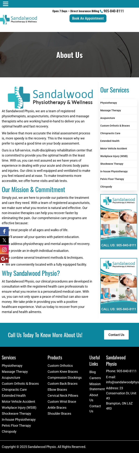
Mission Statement (95, 386)
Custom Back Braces (62, 383)
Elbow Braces (57, 389)
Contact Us (95, 408)
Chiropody (106, 186)
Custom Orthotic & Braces (115, 125)
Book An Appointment (88, 18)
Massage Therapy (110, 110)
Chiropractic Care (110, 133)
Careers (95, 378)
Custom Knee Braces (63, 371)
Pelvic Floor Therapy (112, 179)
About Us (93, 397)
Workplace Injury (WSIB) (114, 156)
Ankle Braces (57, 407)
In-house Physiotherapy (114, 171)
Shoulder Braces (59, 413)
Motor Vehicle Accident (113, 148)
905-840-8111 (114, 11)
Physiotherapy (108, 102)
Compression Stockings (65, 377)
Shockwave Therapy (111, 163)
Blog (92, 372)
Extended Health (109, 140)
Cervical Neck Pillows (63, 395)
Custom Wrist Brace (62, 401)
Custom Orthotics (60, 365)
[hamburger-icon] (135, 29)
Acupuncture (107, 118)
